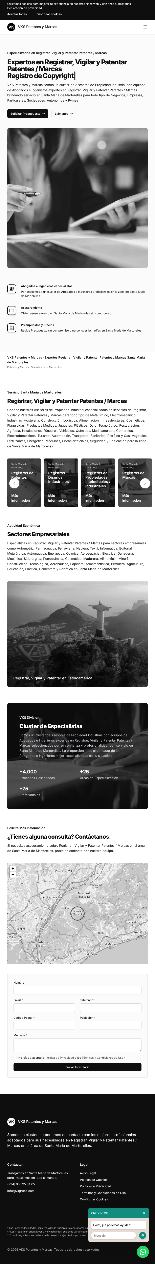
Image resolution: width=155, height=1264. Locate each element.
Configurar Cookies (94, 1199)
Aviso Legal (88, 1173)
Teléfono (87, 1000)
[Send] (142, 1235)
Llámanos (61, 113)
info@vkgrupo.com (21, 1191)
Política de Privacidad (59, 1057)
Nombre (20, 982)
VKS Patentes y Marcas (37, 27)
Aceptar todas (17, 14)
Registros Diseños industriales (58, 477)
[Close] (144, 1213)
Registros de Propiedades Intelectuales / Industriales (97, 479)
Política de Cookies (94, 1180)
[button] (145, 483)
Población (87, 1017)
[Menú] (145, 27)
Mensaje (20, 1035)
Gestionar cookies (49, 14)
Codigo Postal (24, 1017)
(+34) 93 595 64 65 (21, 1184)
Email (18, 1000)
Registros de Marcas (133, 475)
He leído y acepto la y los (71, 1057)
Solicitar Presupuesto (25, 113)
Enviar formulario (77, 1067)
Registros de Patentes (22, 475)
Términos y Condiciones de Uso (102, 1057)
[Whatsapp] (143, 1252)
